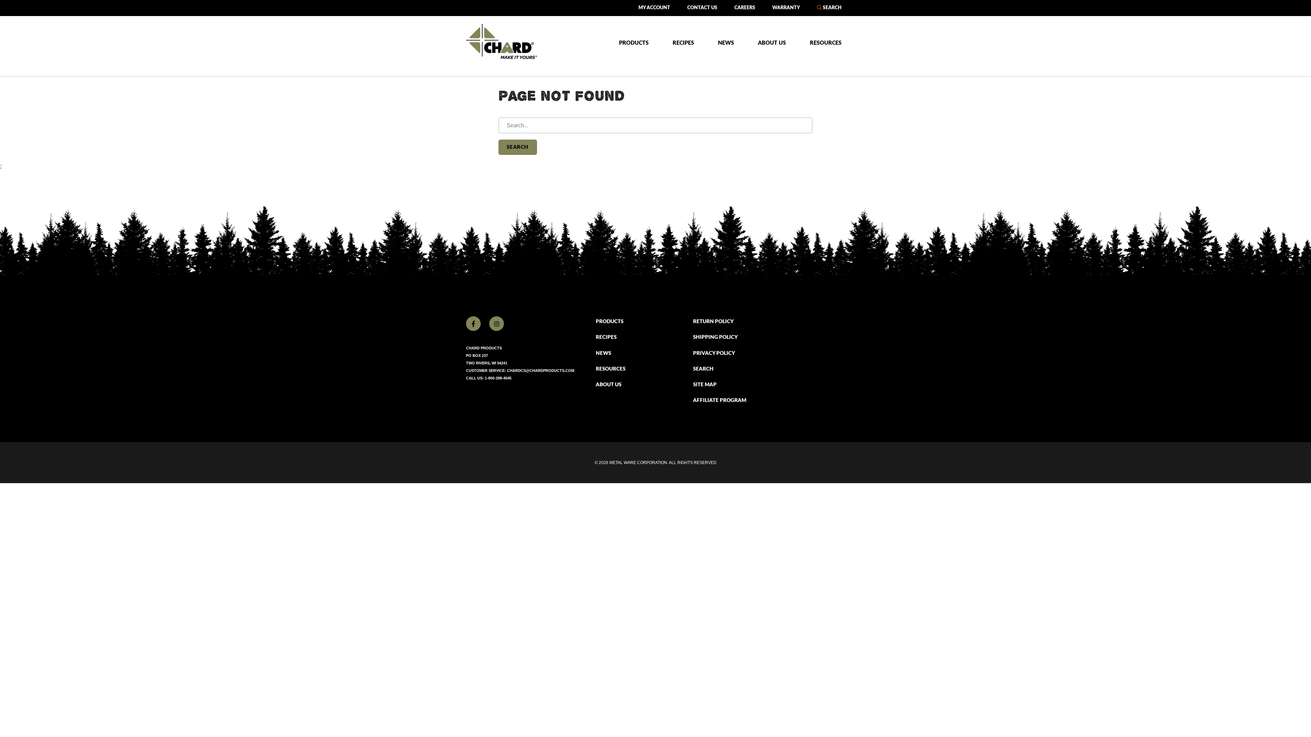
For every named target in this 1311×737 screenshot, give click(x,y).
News (726, 43)
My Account (654, 7)
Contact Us (702, 7)
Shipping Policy (715, 337)
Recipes (683, 43)
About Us (772, 43)
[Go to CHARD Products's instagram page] (496, 323)
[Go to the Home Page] (501, 41)
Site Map (705, 384)
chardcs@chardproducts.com (540, 371)
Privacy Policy (714, 353)
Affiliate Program (719, 400)
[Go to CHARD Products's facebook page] (473, 323)
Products (634, 43)
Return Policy (713, 321)
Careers (744, 7)
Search (832, 7)
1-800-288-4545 (498, 378)
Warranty (786, 7)
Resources (826, 43)
